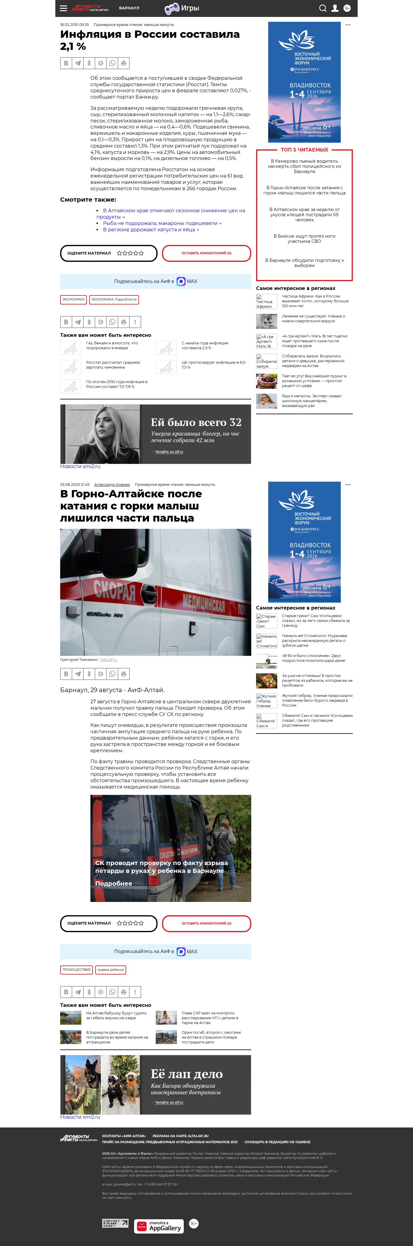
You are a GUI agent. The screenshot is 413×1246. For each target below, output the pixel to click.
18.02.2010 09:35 (74, 24)
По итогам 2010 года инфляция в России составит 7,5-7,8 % (117, 384)
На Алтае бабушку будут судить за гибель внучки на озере (116, 1015)
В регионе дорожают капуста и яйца (149, 230)
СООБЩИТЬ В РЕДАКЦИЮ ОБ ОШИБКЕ (278, 1142)
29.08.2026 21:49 (74, 484)
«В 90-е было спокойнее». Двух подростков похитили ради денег (314, 658)
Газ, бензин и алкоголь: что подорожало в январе (112, 345)
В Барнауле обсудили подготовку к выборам (304, 263)
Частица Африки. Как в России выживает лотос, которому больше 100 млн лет (315, 301)
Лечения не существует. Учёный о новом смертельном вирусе (313, 318)
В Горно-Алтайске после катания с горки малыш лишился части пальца (304, 190)
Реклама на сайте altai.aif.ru (181, 1136)
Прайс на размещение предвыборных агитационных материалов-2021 (170, 1142)
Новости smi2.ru (80, 466)
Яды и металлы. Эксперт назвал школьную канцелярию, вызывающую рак (312, 401)
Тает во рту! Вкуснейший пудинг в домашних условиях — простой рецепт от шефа (314, 381)
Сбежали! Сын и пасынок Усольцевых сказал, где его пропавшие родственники (317, 720)
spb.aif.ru (109, 659)
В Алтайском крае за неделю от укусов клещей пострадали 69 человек (304, 215)
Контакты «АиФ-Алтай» (124, 1136)
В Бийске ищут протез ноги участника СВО (305, 239)
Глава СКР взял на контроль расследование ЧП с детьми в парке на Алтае (210, 1018)
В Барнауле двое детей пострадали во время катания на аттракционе (117, 1037)
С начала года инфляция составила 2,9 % (205, 345)
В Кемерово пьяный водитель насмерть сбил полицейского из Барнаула (304, 166)
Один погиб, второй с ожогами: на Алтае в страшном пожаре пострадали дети (212, 1037)
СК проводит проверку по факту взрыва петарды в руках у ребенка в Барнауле (161, 866)
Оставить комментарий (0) (207, 253)
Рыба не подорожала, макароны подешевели (160, 223)
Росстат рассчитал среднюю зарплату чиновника (113, 364)
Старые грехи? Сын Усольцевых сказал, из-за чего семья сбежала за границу (316, 620)
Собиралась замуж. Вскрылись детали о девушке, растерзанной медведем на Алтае (313, 361)
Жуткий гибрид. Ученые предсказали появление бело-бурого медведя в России (317, 700)
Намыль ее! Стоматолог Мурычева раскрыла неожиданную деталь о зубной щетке (314, 640)
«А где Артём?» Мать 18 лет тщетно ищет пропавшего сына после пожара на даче (315, 341)
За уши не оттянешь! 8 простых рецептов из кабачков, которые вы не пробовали (317, 680)
